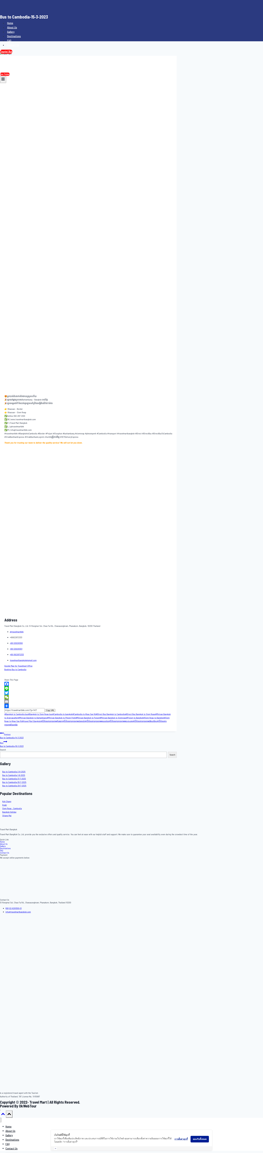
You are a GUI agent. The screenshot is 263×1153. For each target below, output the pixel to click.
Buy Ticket (5, 74)
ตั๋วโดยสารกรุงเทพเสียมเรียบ (145, 721)
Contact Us (13, 45)
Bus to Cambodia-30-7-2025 (14, 782)
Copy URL (50, 710)
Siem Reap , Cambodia (12, 808)
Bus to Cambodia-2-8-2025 (13, 771)
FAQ (9, 41)
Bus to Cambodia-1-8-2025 (13, 775)
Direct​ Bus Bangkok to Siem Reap (140, 714)
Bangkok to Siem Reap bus (40, 714)
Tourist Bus (6, 52)
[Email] (88, 701)
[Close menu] (1, 1120)
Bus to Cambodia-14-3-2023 (12, 736)
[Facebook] (88, 684)
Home (10, 23)
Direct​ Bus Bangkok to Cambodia (110, 714)
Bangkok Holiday (9, 812)
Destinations (14, 36)
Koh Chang (6, 801)
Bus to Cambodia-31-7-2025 (14, 778)
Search (3, 749)
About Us (12, 28)
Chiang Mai (7, 815)
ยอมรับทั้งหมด (200, 1139)
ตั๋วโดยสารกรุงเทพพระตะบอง (120, 721)
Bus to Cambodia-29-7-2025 (14, 785)
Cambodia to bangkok (62, 714)
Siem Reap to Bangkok (153, 718)
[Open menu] (3, 79)
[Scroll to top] (3, 1115)
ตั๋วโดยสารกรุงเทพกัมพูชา (51, 721)
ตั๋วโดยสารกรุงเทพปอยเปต (73, 721)
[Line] (88, 688)
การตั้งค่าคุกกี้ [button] (181, 1139)
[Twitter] (88, 693)
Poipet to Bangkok (134, 718)
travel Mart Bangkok (31, 721)
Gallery (11, 32)
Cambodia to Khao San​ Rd (84, 714)
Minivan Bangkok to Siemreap (113, 718)
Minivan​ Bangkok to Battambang (32, 718)
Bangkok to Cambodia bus (16, 714)
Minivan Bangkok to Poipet (88, 718)
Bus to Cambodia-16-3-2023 (12, 745)
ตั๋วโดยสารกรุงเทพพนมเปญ (96, 721)
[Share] (88, 706)
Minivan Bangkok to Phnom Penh (61, 718)
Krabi (4, 805)
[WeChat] (88, 697)
